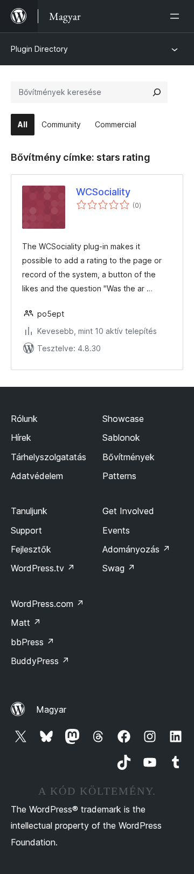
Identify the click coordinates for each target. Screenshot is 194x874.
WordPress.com (47, 603)
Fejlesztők (31, 549)
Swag (118, 568)
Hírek (21, 437)
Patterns (119, 475)
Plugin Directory (39, 48)
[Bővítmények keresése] (157, 92)
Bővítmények (128, 457)
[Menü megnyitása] (177, 16)
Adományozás (136, 549)
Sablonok (121, 437)
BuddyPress (40, 661)
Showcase (123, 418)
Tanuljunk (29, 511)
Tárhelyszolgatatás (48, 457)
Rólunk (24, 418)
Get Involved (128, 511)
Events (116, 530)
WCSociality (103, 191)
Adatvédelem (37, 475)
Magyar (51, 709)
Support (26, 530)
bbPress (32, 642)
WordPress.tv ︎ (43, 568)
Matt (26, 622)
